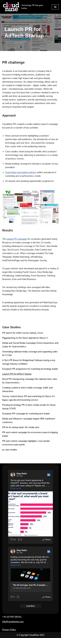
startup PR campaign (17, 239)
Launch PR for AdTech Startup (16, 374)
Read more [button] (16, 488)
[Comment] (17, 597)
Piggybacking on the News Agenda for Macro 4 (25, 338)
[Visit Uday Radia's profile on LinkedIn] (13, 474)
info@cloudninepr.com (13, 621)
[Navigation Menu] (55, 6)
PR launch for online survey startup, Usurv (22, 333)
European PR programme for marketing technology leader (30, 369)
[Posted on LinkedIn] (48, 474)
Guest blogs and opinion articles (20, 172)
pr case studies (9, 449)
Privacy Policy (9, 629)
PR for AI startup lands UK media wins (20, 427)
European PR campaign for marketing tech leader (26, 413)
